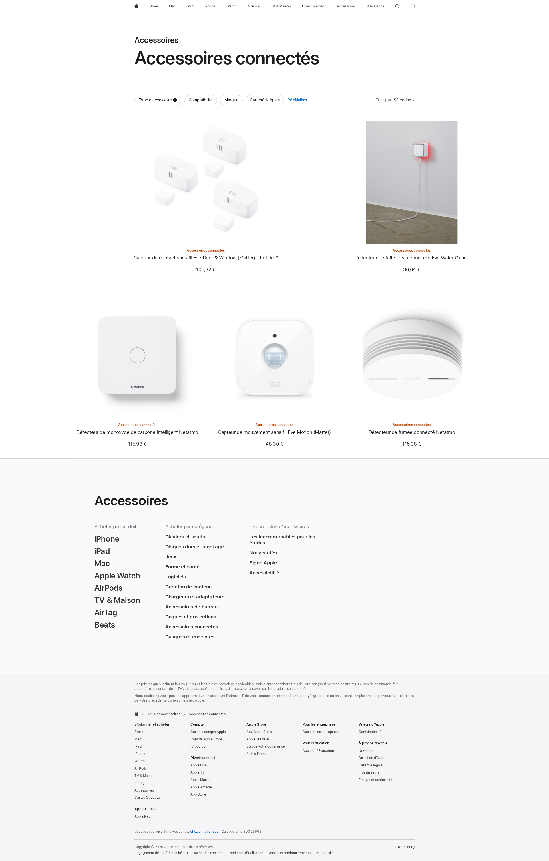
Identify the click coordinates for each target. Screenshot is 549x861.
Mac (137, 739)
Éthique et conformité (375, 780)
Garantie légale (371, 765)
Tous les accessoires (163, 714)
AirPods (140, 768)
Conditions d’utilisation (245, 853)
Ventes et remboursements (289, 853)
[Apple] (136, 713)
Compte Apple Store (206, 739)
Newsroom (367, 751)
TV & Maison (144, 776)
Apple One (198, 765)
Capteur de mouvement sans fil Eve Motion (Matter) (274, 432)
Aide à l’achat (257, 754)
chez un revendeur (205, 832)
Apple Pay (142, 816)
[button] (397, 6)
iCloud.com (199, 746)
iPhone (139, 754)
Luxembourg (405, 847)
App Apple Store (259, 732)
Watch (139, 761)
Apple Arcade (201, 787)
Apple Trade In (257, 739)
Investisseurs (369, 772)
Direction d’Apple (372, 758)
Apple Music (200, 780)
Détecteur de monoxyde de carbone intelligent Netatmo (137, 432)
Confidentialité (370, 732)
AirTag (139, 783)
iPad (138, 746)
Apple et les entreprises (321, 732)
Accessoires (144, 790)
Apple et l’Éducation (318, 751)
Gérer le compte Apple (208, 732)
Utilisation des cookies (204, 853)
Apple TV (197, 772)
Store (138, 732)
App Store (198, 794)
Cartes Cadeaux (147, 798)
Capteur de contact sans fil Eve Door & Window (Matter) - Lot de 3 (206, 258)
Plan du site (325, 853)
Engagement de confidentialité (158, 853)
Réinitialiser (297, 100)
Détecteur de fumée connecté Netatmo (412, 432)
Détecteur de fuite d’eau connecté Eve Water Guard (411, 258)
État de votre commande (265, 746)
